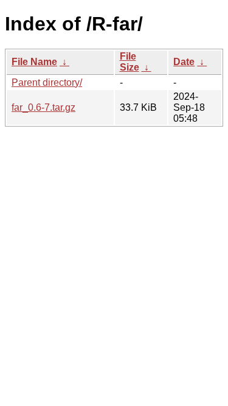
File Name (34, 62)
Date (184, 62)
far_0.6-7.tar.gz (43, 107)
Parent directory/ (47, 82)
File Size (129, 61)
